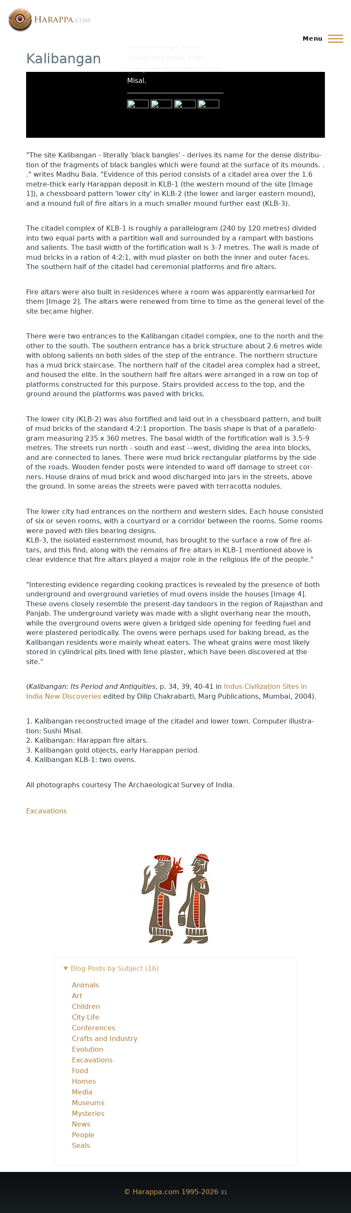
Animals (85, 998)
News (81, 1137)
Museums (88, 1116)
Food (80, 1084)
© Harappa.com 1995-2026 (171, 1205)
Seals (81, 1158)
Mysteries (88, 1126)
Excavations (46, 824)
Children (86, 1019)
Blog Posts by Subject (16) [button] (115, 981)
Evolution (87, 1062)
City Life (85, 1030)
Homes (84, 1094)
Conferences (93, 1041)
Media (82, 1105)
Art (77, 1009)
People (83, 1148)
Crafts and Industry (104, 1051)
